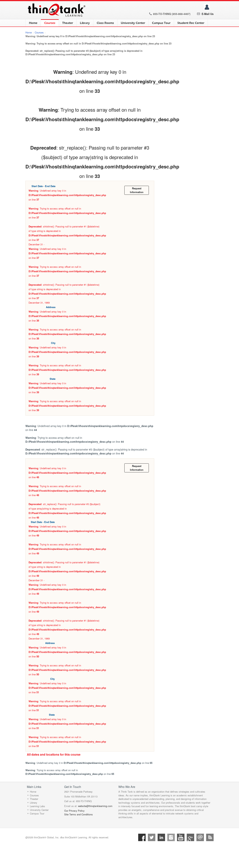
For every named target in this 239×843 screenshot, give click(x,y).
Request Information (136, 190)
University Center (133, 23)
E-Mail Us (208, 14)
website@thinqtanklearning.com (95, 806)
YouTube (180, 837)
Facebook (142, 837)
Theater (67, 23)
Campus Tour (161, 23)
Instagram (171, 837)
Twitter (151, 837)
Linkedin (161, 837)
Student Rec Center (190, 23)
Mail (200, 837)
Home (33, 23)
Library (85, 23)
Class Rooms (105, 23)
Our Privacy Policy (74, 810)
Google (190, 837)
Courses (48, 23)
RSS (210, 837)
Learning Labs (37, 806)
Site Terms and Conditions (78, 814)
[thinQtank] (55, 10)
